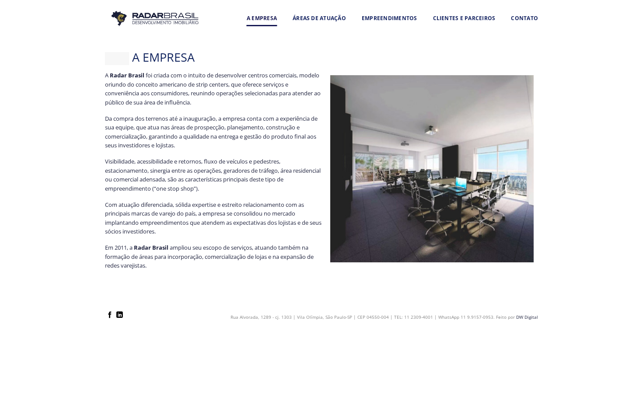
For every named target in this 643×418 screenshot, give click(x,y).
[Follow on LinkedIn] (119, 315)
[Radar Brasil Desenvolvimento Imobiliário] (155, 18)
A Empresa (262, 18)
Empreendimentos (389, 18)
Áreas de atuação (319, 18)
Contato (524, 18)
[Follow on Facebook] (110, 315)
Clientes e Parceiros (464, 18)
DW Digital (527, 317)
